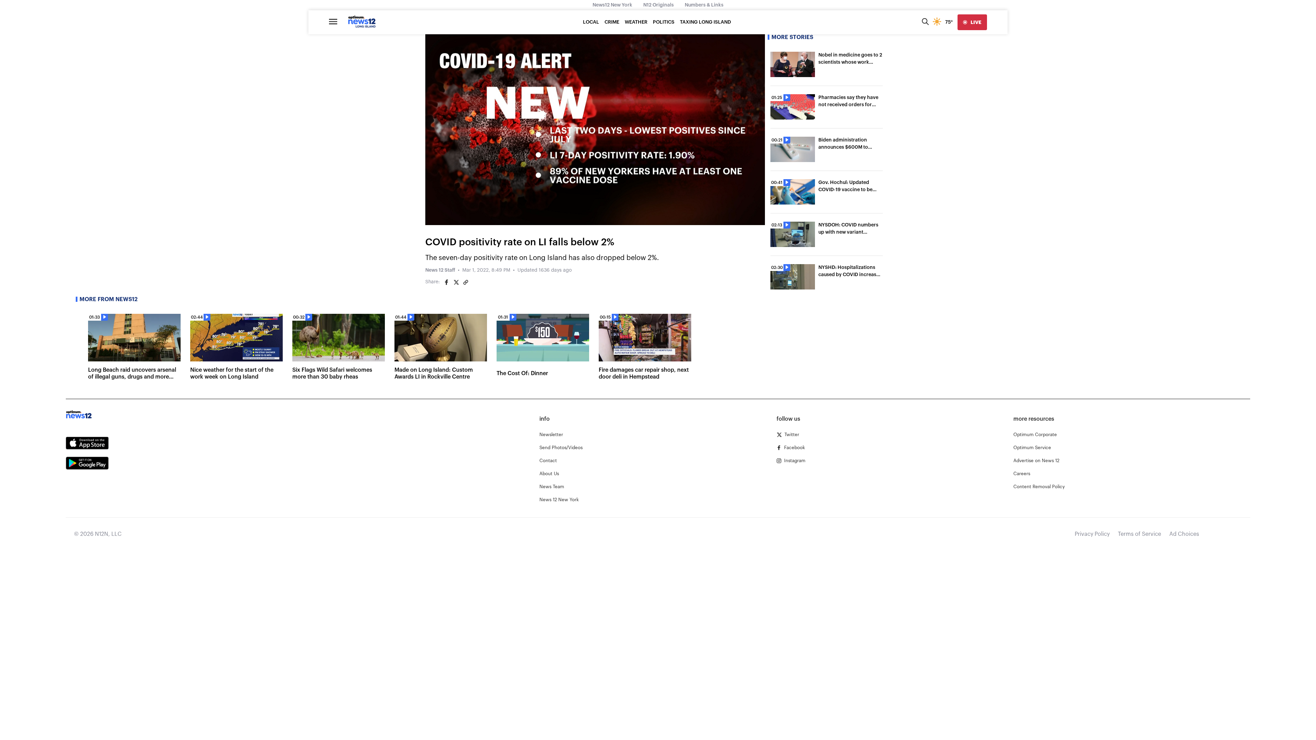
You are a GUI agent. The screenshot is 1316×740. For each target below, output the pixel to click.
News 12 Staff (440, 270)
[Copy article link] (465, 282)
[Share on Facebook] (446, 282)
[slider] (614, 220)
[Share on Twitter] (456, 282)
